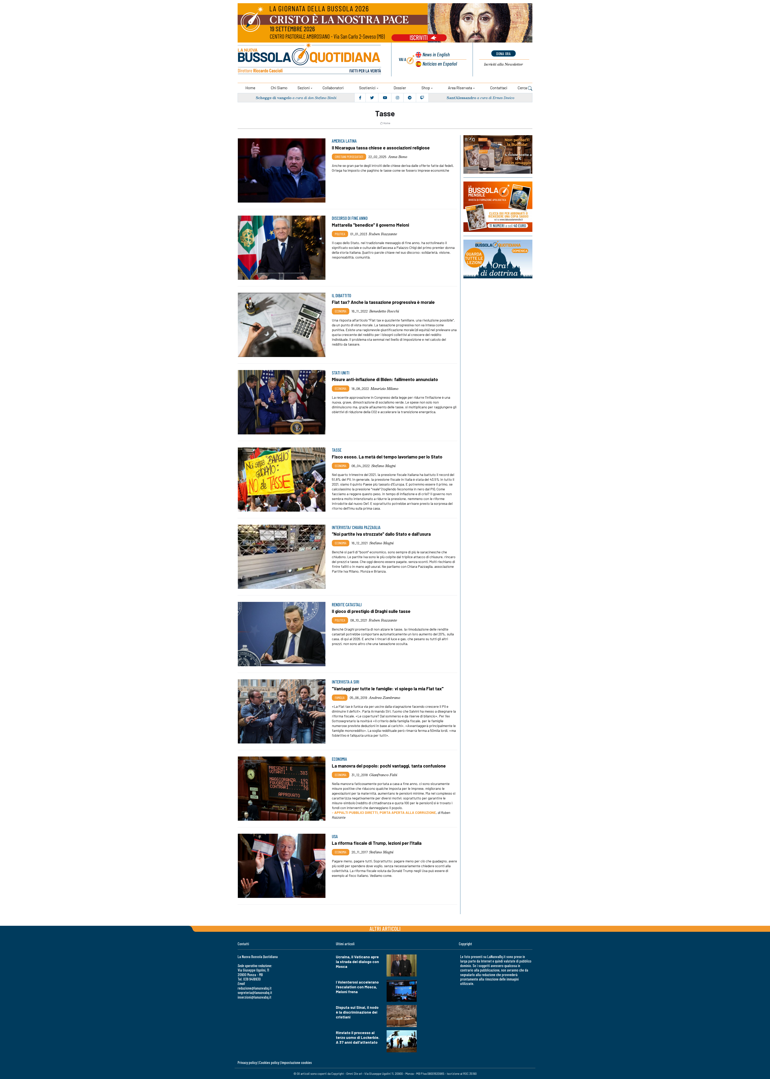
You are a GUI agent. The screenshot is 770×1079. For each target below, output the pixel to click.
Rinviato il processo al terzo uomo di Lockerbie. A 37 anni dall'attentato (357, 1037)
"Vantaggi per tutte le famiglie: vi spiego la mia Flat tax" (388, 688)
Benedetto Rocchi (384, 311)
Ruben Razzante (383, 233)
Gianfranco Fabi (383, 774)
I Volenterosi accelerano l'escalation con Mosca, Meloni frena (357, 987)
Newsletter (503, 64)
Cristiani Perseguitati (349, 156)
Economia (340, 311)
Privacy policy (247, 1062)
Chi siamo (279, 87)
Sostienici (367, 87)
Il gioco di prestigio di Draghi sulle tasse (371, 611)
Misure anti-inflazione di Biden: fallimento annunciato (385, 379)
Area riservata (460, 87)
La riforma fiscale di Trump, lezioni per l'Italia (376, 843)
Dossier (400, 87)
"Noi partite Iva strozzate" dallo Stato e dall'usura (381, 534)
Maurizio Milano (384, 388)
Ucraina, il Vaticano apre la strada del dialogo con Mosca (357, 961)
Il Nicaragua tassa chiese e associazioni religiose (381, 147)
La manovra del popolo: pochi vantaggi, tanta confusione (389, 766)
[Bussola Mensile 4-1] (497, 154)
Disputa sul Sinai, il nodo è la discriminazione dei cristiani (357, 1012)
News (436, 54)
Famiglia (339, 697)
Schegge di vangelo (274, 97)
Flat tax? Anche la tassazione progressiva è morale (383, 302)
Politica (340, 234)
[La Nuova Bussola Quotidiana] (310, 59)
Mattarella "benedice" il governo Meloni (370, 225)
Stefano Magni (383, 465)
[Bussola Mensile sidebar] (497, 207)
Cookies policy (269, 1062)
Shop (425, 87)
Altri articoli (385, 928)
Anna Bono (397, 156)
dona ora (503, 53)
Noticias (439, 63)
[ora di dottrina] (497, 259)
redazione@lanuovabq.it (255, 988)
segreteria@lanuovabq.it (255, 992)
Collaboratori (333, 87)
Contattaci (498, 87)
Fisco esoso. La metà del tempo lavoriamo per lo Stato (387, 456)
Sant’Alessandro (461, 97)
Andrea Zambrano (384, 697)
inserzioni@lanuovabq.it (254, 997)
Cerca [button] (523, 87)
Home (250, 87)
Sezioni (304, 87)
